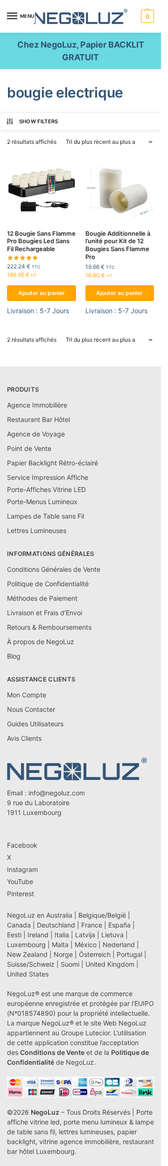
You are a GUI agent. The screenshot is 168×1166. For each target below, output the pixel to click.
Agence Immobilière (37, 405)
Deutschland (56, 925)
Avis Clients (24, 738)
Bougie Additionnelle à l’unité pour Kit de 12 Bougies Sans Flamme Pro (117, 245)
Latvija (85, 935)
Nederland (119, 944)
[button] (146, 16)
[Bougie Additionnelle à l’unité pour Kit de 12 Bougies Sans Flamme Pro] (119, 187)
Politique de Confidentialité (48, 584)
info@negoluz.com (56, 793)
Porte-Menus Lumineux (42, 502)
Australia (59, 915)
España (119, 925)
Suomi (70, 964)
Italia (62, 935)
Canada (19, 925)
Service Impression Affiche (47, 477)
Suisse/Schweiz (31, 964)
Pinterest (20, 894)
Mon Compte (26, 695)
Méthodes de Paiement (42, 598)
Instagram (22, 869)
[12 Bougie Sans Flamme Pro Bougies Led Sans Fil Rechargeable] (41, 187)
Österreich (95, 954)
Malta (60, 944)
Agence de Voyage (36, 434)
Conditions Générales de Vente (53, 569)
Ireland (38, 935)
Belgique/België (102, 915)
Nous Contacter (31, 709)
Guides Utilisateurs (35, 724)
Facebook (22, 845)
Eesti (14, 935)
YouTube (20, 881)
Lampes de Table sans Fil (45, 516)
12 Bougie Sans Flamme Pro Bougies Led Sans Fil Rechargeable (41, 241)
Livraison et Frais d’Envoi (44, 613)
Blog (14, 656)
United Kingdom (109, 964)
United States (28, 974)
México (86, 944)
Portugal (129, 954)
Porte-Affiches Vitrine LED (46, 489)
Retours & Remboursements (49, 627)
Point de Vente (29, 448)
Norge (63, 954)
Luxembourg (26, 944)
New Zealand (27, 954)
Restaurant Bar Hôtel (38, 419)
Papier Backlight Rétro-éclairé (52, 463)
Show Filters (38, 121)
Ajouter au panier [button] (41, 292)
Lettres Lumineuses (36, 530)
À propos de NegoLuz (40, 642)
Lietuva (112, 935)
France (91, 925)
